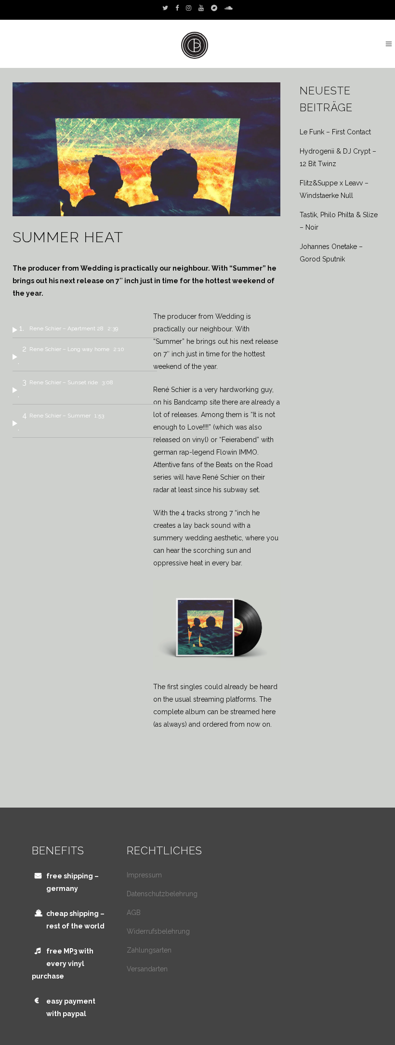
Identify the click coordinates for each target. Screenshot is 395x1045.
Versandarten (147, 969)
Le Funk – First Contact (335, 132)
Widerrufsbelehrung (158, 931)
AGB (134, 912)
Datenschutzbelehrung (162, 894)
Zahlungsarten (149, 950)
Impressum (144, 875)
